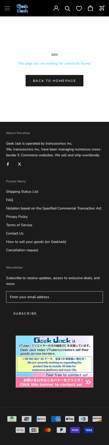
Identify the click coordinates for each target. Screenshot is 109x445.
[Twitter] (19, 164)
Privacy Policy (17, 216)
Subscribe (25, 313)
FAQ (9, 200)
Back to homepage (54, 81)
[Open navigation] (7, 8)
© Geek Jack (54, 390)
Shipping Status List (22, 191)
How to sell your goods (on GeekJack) (36, 241)
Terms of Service (19, 225)
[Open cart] (90, 8)
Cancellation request (22, 250)
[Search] (67, 8)
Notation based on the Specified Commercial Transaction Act (53, 208)
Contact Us (15, 233)
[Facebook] (8, 164)
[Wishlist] (79, 8)
